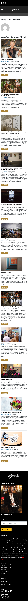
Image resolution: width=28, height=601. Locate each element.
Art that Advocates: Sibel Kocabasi (11, 204)
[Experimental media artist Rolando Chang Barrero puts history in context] (11, 123)
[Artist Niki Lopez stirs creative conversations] (11, 86)
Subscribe (6, 529)
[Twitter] (5, 3)
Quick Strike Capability (8, 447)
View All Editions (6, 514)
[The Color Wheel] (11, 264)
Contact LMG (4, 581)
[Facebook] (1, 3)
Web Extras (3, 273)
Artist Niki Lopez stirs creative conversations (10, 94)
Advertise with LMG (5, 584)
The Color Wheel (6, 272)
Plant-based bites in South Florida (11, 412)
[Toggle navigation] (2, 9)
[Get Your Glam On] (11, 371)
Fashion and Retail (5, 61)
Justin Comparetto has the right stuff (12, 307)
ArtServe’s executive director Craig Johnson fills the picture (11, 168)
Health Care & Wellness (6, 414)
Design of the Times (7, 59)
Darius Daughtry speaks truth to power (12, 239)
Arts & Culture (4, 97)
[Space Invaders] (11, 334)
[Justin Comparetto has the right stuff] (11, 298)
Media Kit (3, 573)
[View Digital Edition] (11, 499)
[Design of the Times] (11, 49)
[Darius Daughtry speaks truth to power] (11, 230)
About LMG (3, 578)
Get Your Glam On (6, 379)
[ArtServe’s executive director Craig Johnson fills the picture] (11, 159)
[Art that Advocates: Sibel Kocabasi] (11, 196)
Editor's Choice (4, 240)
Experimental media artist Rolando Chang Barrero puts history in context (13, 132)
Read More (4, 74)
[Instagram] (3, 3)
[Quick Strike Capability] (11, 439)
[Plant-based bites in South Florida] (11, 404)
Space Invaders (5, 343)
